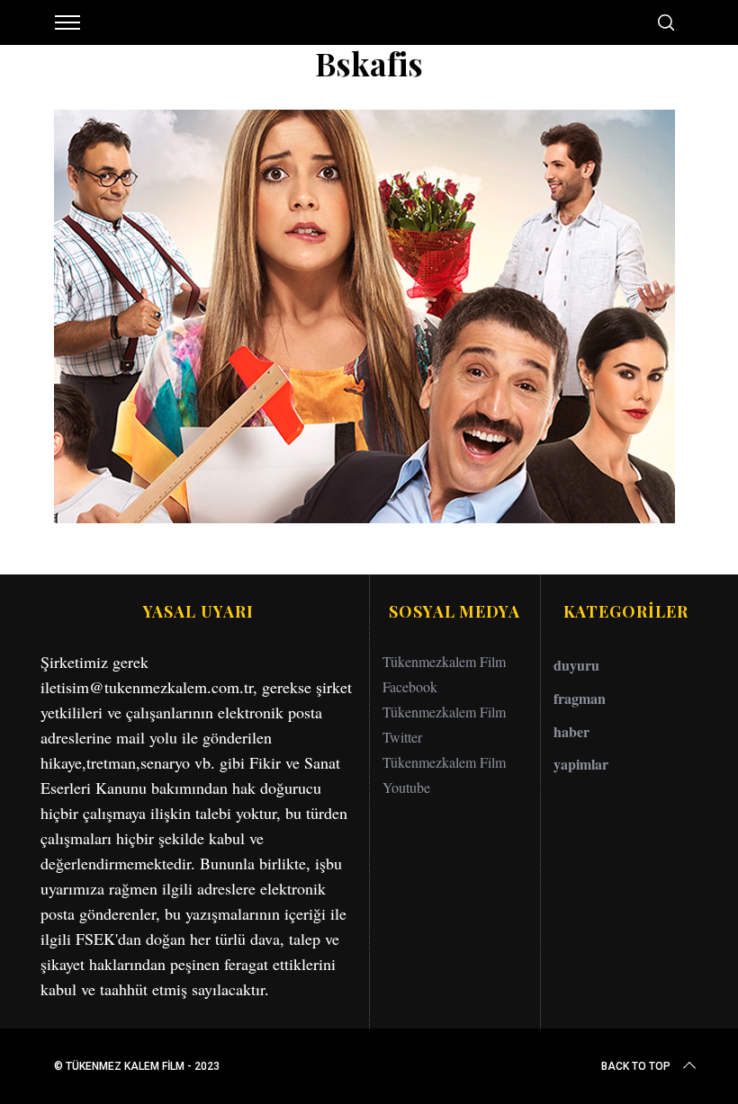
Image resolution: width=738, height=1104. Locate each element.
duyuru (576, 664)
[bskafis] (364, 517)
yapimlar (581, 763)
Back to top (635, 1066)
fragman (580, 698)
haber (572, 731)
